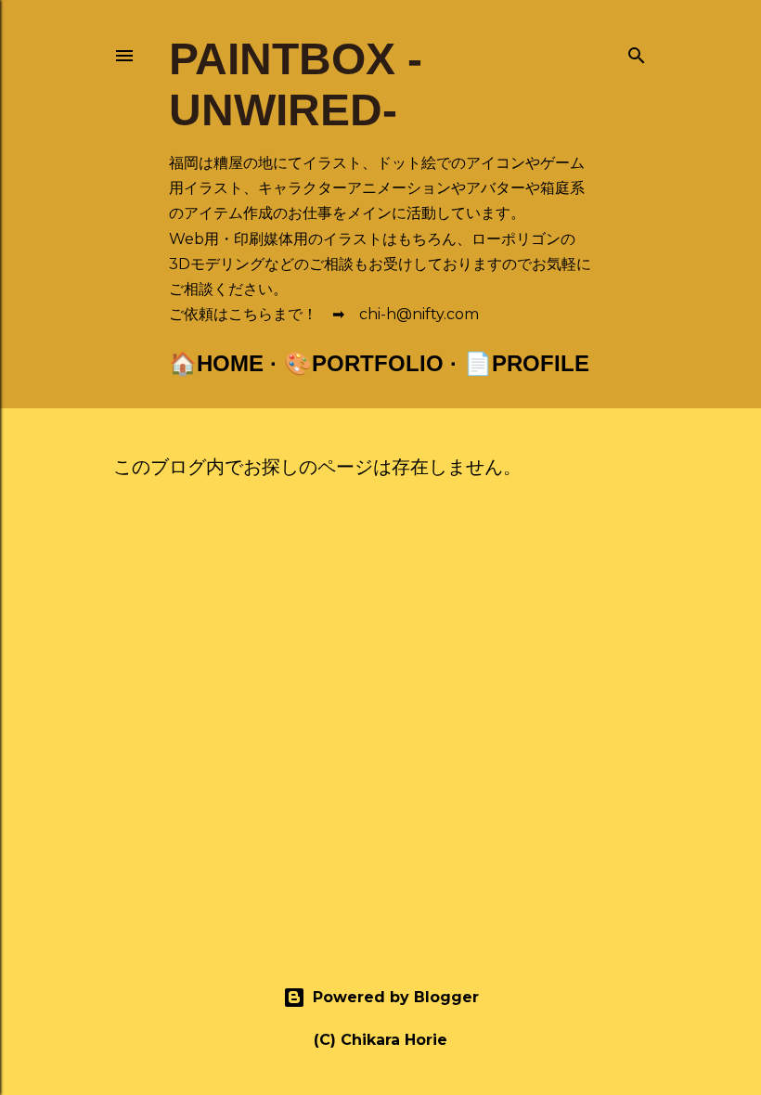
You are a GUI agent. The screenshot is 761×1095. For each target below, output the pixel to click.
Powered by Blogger (396, 997)
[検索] (637, 51)
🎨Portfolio (364, 363)
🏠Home (216, 363)
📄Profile (526, 363)
